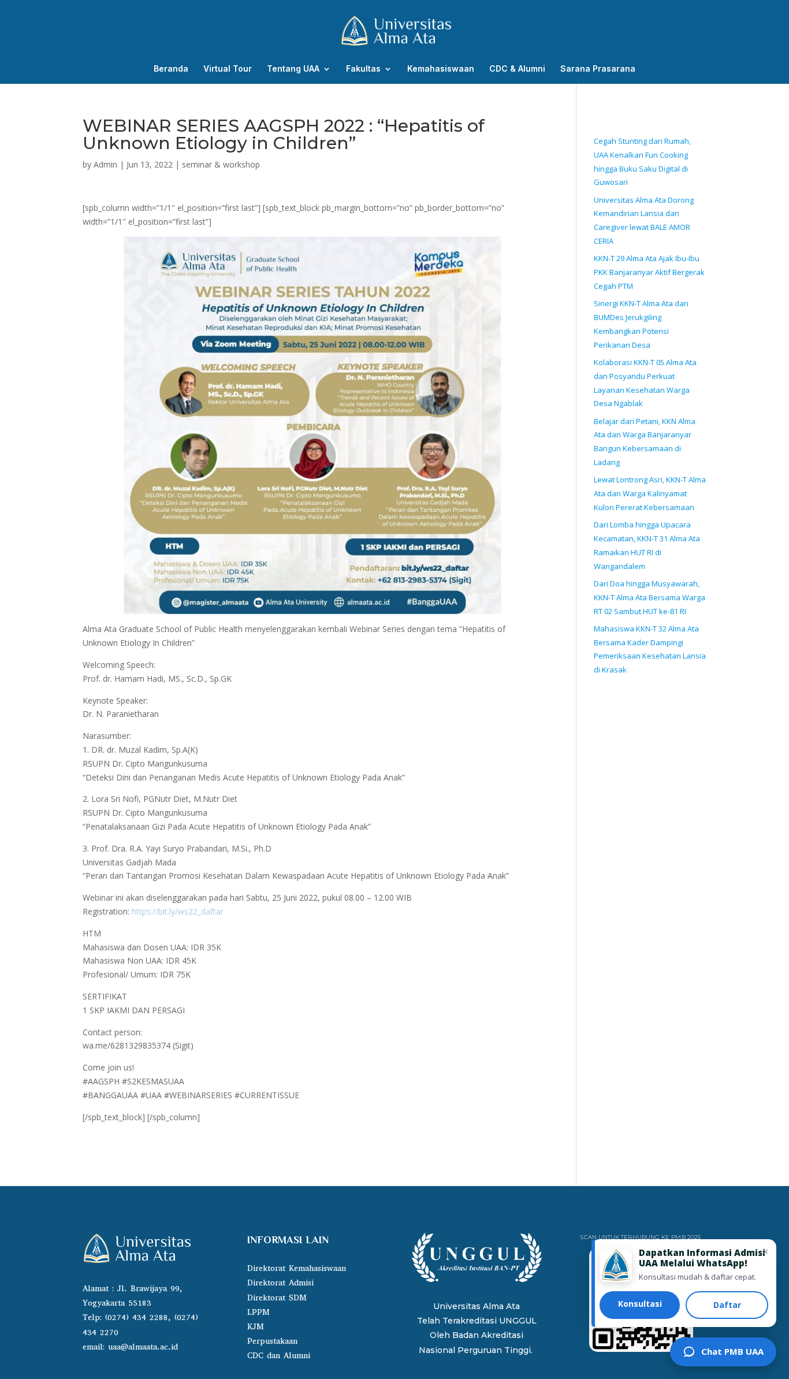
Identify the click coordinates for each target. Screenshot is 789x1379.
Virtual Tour (227, 69)
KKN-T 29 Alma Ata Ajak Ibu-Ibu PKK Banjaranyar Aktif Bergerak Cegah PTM (649, 272)
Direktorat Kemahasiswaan (296, 1268)
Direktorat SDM (277, 1297)
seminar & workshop (221, 164)
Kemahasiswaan (440, 69)
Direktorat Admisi (280, 1282)
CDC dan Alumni (278, 1355)
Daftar (727, 1304)
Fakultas (363, 69)
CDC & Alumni (517, 69)
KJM (255, 1326)
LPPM (258, 1312)
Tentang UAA (293, 69)
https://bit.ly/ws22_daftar (178, 911)
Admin (105, 164)
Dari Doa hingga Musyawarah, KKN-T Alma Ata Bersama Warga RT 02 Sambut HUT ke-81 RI (649, 597)
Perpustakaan (272, 1341)
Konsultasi (640, 1303)
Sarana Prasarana (597, 69)
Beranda (171, 69)
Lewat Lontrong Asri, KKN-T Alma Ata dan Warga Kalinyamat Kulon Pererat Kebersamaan (650, 493)
